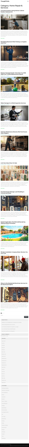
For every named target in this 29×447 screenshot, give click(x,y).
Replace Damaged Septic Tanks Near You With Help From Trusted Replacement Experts (13, 73)
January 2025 (3, 382)
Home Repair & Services (5, 412)
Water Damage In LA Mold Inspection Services (13, 103)
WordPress (26, 445)
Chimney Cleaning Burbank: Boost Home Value (8, 324)
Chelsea (8, 13)
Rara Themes (19, 445)
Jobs (2, 414)
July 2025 (3, 369)
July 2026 (3, 343)
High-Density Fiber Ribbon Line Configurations (8, 331)
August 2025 (3, 367)
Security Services (4, 427)
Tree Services (3, 438)
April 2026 (3, 349)
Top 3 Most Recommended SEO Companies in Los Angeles (10, 326)
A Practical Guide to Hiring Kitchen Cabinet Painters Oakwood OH (12, 11)
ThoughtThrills (5, 1)
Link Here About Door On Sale (9, 163)
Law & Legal (3, 416)
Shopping (3, 429)
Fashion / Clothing (4, 401)
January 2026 (3, 356)
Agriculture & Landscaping (5, 390)
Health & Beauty (4, 407)
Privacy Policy (9, 444)
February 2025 (4, 380)
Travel (2, 436)
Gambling (3, 405)
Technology (3, 431)
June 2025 (3, 371)
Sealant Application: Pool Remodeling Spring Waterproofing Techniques (13, 222)
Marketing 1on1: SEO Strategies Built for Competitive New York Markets (11, 322)
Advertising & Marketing (5, 388)
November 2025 (4, 360)
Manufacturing (4, 418)
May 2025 (3, 373)
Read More (2, 38)
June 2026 (3, 345)
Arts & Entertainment (5, 392)
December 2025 (4, 358)
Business (3, 394)
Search (2, 315)
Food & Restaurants (4, 403)
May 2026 (3, 347)
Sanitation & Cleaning (5, 425)
